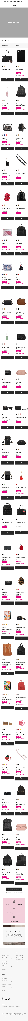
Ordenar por (5, 45)
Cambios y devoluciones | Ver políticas (13, 1)
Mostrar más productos (14, 889)
